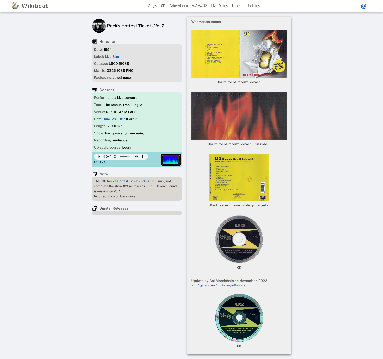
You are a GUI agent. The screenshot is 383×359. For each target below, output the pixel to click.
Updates (253, 5)
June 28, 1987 (114, 119)
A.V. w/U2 (199, 5)
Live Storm (113, 56)
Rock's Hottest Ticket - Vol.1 (127, 181)
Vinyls (152, 5)
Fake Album (178, 5)
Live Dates (219, 5)
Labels (237, 5)
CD (163, 5)
